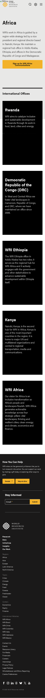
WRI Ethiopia (16, 249)
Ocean (5, 596)
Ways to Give (22, 481)
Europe (5, 563)
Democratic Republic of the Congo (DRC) (18, 184)
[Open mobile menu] (41, 4)
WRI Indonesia (7, 635)
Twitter (25, 683)
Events (5, 646)
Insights (5, 546)
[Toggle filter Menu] (35, 4)
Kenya (10, 319)
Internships (6, 661)
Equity (4, 608)
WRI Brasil (6, 622)
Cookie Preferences (9, 674)
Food (4, 587)
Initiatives (6, 543)
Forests (5, 590)
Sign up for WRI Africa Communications (22, 64)
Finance (5, 611)
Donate (7, 481)
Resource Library (8, 649)
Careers (5, 658)
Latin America (7, 566)
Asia (4, 560)
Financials (6, 655)
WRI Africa (14, 389)
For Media (6, 652)
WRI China (6, 625)
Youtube (29, 683)
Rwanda (12, 109)
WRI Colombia (7, 628)
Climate (5, 581)
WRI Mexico (6, 638)
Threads (16, 683)
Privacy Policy (7, 665)
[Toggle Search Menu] (30, 4)
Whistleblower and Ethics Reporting (16, 671)
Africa (4, 557)
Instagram (8, 683)
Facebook (3, 683)
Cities (4, 578)
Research (6, 536)
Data (4, 539)
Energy (5, 584)
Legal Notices (7, 668)
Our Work (6, 549)
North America (8, 569)
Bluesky (21, 683)
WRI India (6, 631)
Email (8, 501)
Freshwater (6, 593)
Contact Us (6, 643)
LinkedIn (12, 683)
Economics (6, 604)
